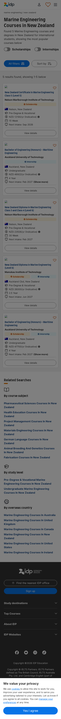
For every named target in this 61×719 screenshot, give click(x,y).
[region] (30, 698)
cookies (16, 688)
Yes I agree (30, 710)
